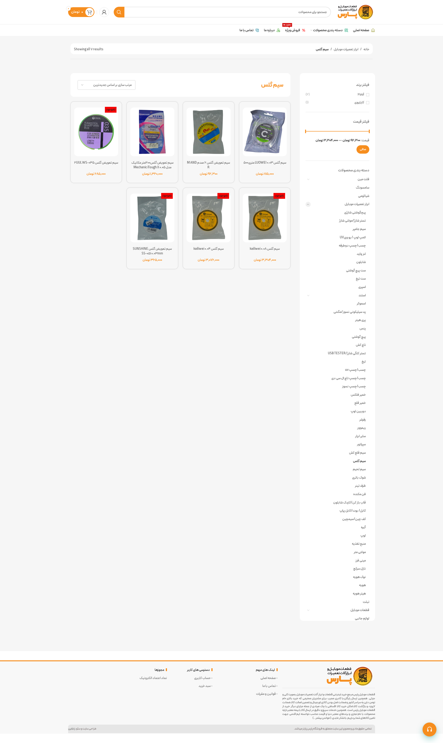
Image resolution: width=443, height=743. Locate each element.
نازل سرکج (359, 568)
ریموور (361, 427)
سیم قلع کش (357, 452)
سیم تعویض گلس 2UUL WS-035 (96, 162)
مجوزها (159, 669)
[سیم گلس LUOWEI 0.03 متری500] (265, 130)
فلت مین (363, 179)
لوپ (363, 535)
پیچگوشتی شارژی (355, 212)
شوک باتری (359, 477)
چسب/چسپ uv (355, 369)
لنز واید (361, 254)
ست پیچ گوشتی (356, 270)
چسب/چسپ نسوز (354, 386)
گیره (363, 527)
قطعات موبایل (359, 610)
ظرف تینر (360, 485)
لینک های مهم (265, 669)
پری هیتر (360, 320)
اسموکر (361, 303)
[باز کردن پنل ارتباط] (429, 729)
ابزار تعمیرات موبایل (346, 49)
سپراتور (361, 444)
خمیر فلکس (358, 394)
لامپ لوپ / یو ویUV (353, 237)
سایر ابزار (360, 436)
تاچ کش (361, 345)
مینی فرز (360, 560)
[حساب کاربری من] (104, 12)
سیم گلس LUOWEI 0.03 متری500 (264, 162)
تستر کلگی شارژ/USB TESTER (347, 353)
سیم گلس (359, 461)
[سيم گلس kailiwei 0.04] (209, 216)
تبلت (366, 602)
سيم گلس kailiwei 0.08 (265, 248)
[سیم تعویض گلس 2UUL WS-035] (96, 130)
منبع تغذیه (359, 543)
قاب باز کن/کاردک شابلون (349, 502)
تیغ (364, 361)
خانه (366, 49)
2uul (361, 94)
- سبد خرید (206, 686)
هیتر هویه (359, 593)
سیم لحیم (359, 469)
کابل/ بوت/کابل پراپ (353, 510)
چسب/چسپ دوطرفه (352, 245)
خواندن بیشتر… (321, 718)
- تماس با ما (270, 686)
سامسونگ (362, 187)
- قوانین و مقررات (267, 693)
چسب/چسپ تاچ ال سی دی (348, 378)
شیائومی (363, 196)
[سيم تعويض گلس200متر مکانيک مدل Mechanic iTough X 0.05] (152, 130)
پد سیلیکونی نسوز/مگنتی (349, 311)
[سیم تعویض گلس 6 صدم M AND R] (209, 130)
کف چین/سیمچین (354, 519)
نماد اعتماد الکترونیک (153, 678)
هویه (362, 585)
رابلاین (71, 728)
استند (362, 295)
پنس (363, 328)
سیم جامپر (359, 229)
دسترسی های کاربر (198, 669)
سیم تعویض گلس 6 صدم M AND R (208, 165)
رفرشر (362, 419)
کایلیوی (359, 102)
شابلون (361, 262)
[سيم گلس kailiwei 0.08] (265, 216)
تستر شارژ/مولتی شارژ (352, 220)
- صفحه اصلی (269, 678)
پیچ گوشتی (359, 336)
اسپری (362, 287)
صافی (363, 149)
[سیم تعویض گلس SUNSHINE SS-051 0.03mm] (152, 216)
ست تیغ (361, 278)
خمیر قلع (360, 402)
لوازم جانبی (362, 618)
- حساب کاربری (203, 678)
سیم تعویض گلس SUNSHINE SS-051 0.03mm (152, 251)
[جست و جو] (119, 12)
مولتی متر (360, 552)
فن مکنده (359, 494)
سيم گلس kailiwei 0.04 (208, 248)
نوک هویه (359, 577)
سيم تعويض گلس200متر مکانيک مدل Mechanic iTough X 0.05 (152, 165)
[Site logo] (355, 11)
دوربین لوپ (358, 411)
